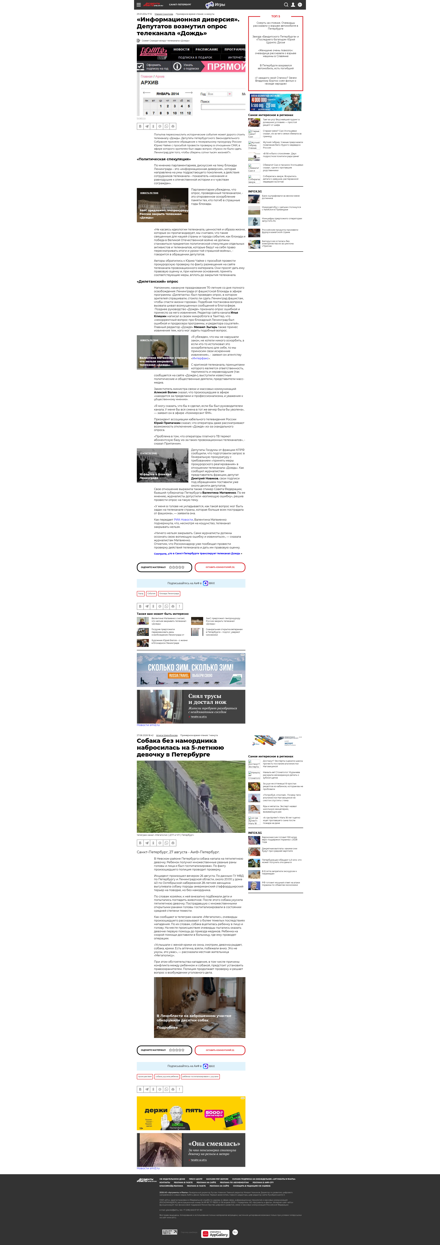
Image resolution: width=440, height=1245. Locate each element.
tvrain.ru (141, 118)
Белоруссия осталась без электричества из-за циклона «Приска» (278, 243)
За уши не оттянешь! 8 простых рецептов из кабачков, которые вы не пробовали (283, 786)
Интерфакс (200, 358)
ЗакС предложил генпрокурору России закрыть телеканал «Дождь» (223, 621)
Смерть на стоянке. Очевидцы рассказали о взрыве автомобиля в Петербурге (275, 25)
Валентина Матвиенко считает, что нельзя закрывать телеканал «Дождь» (169, 621)
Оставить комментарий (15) (220, 567)
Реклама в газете (183, 1182)
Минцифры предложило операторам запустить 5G (282, 219)
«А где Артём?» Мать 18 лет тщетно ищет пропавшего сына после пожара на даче (281, 820)
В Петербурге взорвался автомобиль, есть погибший (276, 67)
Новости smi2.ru (148, 725)
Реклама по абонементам (234, 1182)
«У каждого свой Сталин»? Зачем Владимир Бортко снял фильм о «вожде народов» (276, 80)
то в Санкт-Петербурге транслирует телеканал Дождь (204, 553)
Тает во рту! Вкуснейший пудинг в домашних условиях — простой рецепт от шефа (281, 122)
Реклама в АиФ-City (263, 1182)
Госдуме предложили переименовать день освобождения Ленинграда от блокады (160, 633)
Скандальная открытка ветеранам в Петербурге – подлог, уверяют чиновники (224, 632)
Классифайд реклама (171, 1186)
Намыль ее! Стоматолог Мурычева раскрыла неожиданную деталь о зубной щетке (281, 775)
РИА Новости (183, 519)
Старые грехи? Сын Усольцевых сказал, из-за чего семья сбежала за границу (282, 134)
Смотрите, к (161, 553)
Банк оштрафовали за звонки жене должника (281, 197)
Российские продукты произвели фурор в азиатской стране (280, 231)
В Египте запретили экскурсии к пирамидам (279, 872)
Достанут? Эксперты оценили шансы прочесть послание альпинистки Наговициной (283, 764)
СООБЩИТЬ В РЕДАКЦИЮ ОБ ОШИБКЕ (252, 1186)
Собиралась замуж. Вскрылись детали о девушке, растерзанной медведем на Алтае (280, 179)
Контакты (165, 1182)
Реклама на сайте (206, 1182)
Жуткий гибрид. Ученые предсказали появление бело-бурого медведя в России (283, 145)
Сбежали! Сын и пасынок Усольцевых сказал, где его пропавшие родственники (283, 168)
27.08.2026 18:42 (145, 735)
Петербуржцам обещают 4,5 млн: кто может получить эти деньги (282, 861)
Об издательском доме (172, 1179)
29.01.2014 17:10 (144, 14)
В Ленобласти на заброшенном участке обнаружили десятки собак (194, 1018)
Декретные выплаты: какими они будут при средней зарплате (279, 849)
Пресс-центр (195, 1179)
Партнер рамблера (189, 1232)
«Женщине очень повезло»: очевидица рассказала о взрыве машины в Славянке (275, 53)
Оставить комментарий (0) (220, 1050)
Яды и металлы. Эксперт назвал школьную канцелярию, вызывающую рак (280, 809)
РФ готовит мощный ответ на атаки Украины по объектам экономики (281, 883)
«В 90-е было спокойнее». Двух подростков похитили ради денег (281, 155)
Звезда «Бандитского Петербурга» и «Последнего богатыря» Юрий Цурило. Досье (275, 39)
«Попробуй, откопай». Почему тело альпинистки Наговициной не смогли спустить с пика (282, 798)
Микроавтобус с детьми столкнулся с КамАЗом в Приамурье (281, 208)
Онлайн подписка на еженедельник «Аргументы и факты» (264, 1179)
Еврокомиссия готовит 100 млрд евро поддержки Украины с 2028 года (279, 839)
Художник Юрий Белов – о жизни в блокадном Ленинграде (170, 641)
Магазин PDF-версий (217, 1179)
